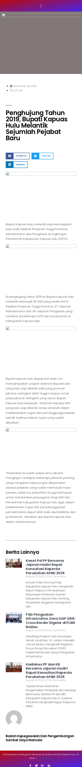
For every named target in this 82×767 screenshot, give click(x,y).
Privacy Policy (44, 758)
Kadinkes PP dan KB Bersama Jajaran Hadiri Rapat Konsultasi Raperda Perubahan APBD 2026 (49, 670)
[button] (18, 156)
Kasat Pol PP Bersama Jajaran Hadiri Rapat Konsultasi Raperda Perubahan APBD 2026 (45, 566)
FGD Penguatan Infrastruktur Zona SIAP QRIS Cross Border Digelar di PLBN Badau (50, 620)
